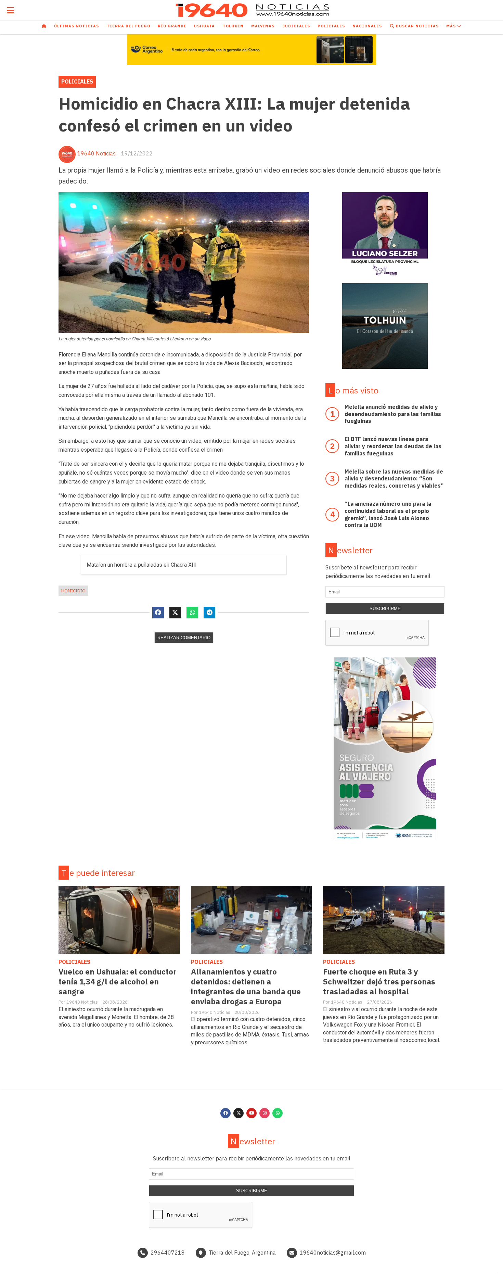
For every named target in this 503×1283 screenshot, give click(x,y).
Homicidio (73, 591)
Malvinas (262, 26)
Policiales (331, 26)
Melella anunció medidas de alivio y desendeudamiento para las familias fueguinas (393, 414)
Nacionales (367, 26)
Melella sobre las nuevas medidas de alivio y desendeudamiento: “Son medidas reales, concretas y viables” (394, 478)
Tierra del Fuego (128, 26)
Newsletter (350, 550)
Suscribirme (385, 608)
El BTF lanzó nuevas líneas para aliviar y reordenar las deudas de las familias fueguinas (393, 446)
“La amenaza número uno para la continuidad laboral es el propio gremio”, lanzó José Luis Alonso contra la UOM (388, 514)
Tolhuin (233, 26)
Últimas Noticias (76, 26)
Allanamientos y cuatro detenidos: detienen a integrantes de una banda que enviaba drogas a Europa (246, 986)
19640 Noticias (96, 153)
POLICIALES (77, 81)
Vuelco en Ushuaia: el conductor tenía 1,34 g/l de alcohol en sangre (118, 981)
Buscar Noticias (417, 26)
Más (451, 26)
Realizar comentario (183, 637)
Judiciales (296, 26)
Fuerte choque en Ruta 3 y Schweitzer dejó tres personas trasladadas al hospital (379, 981)
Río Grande (172, 26)
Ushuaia (204, 26)
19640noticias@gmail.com (333, 1252)
